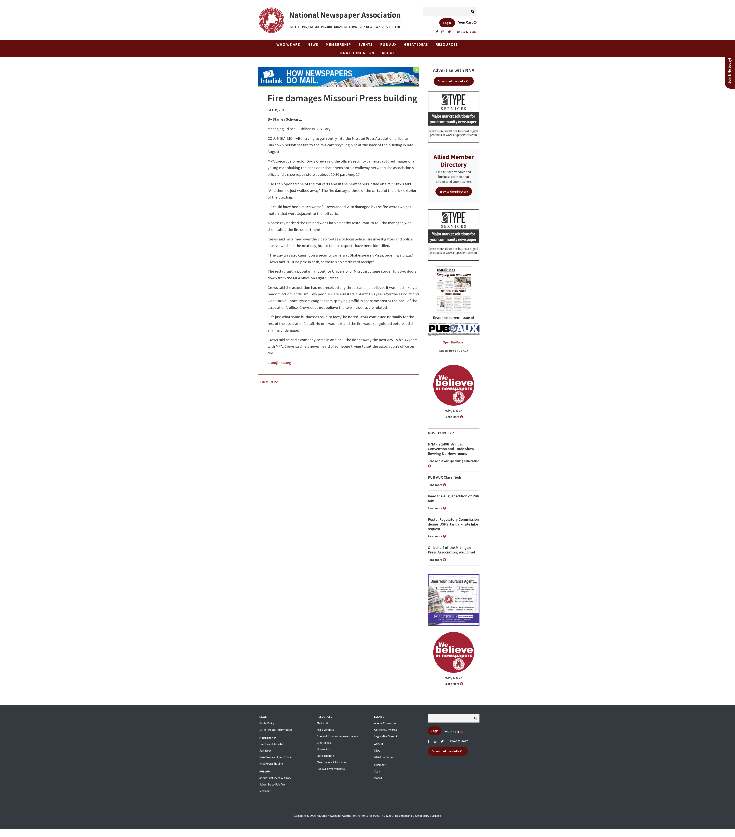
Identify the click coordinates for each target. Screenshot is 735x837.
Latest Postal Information (275, 730)
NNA (377, 750)
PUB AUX (388, 44)
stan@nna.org (279, 362)
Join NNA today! (729, 71)
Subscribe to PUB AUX (453, 350)
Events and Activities (272, 744)
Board (378, 778)
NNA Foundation (357, 52)
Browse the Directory (453, 191)
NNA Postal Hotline (271, 763)
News (312, 44)
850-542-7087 (459, 741)
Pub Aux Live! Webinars (331, 769)
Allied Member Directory (454, 160)
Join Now (265, 750)
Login (447, 23)
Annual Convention (385, 723)
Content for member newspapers (337, 736)
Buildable (435, 815)
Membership (338, 44)
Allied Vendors (325, 730)
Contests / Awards (385, 730)
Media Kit (265, 791)
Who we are (288, 44)
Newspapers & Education (332, 762)
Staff (377, 771)
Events (365, 44)
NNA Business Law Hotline (275, 757)
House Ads (323, 749)
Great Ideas (416, 44)
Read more (435, 485)
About (388, 52)
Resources (446, 44)
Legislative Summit (386, 736)
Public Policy (266, 723)
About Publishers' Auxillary (275, 778)
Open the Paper (454, 342)
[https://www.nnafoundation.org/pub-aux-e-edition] (454, 289)
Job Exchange (325, 756)
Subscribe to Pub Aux (272, 784)
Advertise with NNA (453, 70)
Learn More (452, 417)
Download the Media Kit (454, 81)
